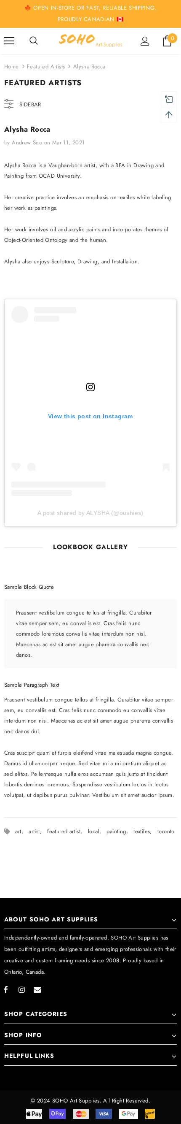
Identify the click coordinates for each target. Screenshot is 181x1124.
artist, (38, 831)
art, (22, 831)
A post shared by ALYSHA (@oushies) (90, 512)
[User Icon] (145, 41)
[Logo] (90, 40)
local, (97, 831)
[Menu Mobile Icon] (9, 41)
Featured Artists (46, 66)
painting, (119, 831)
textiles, (145, 831)
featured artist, (67, 831)
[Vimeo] (37, 989)
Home (11, 66)
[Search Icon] (33, 41)
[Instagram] (21, 989)
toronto (166, 831)
